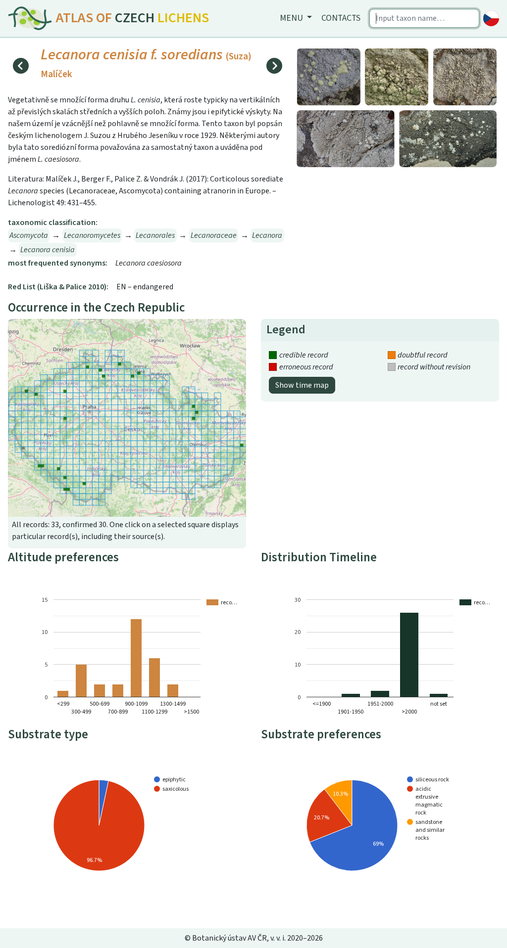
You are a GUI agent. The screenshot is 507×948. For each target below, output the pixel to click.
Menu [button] (292, 18)
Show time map (302, 385)
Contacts (340, 18)
